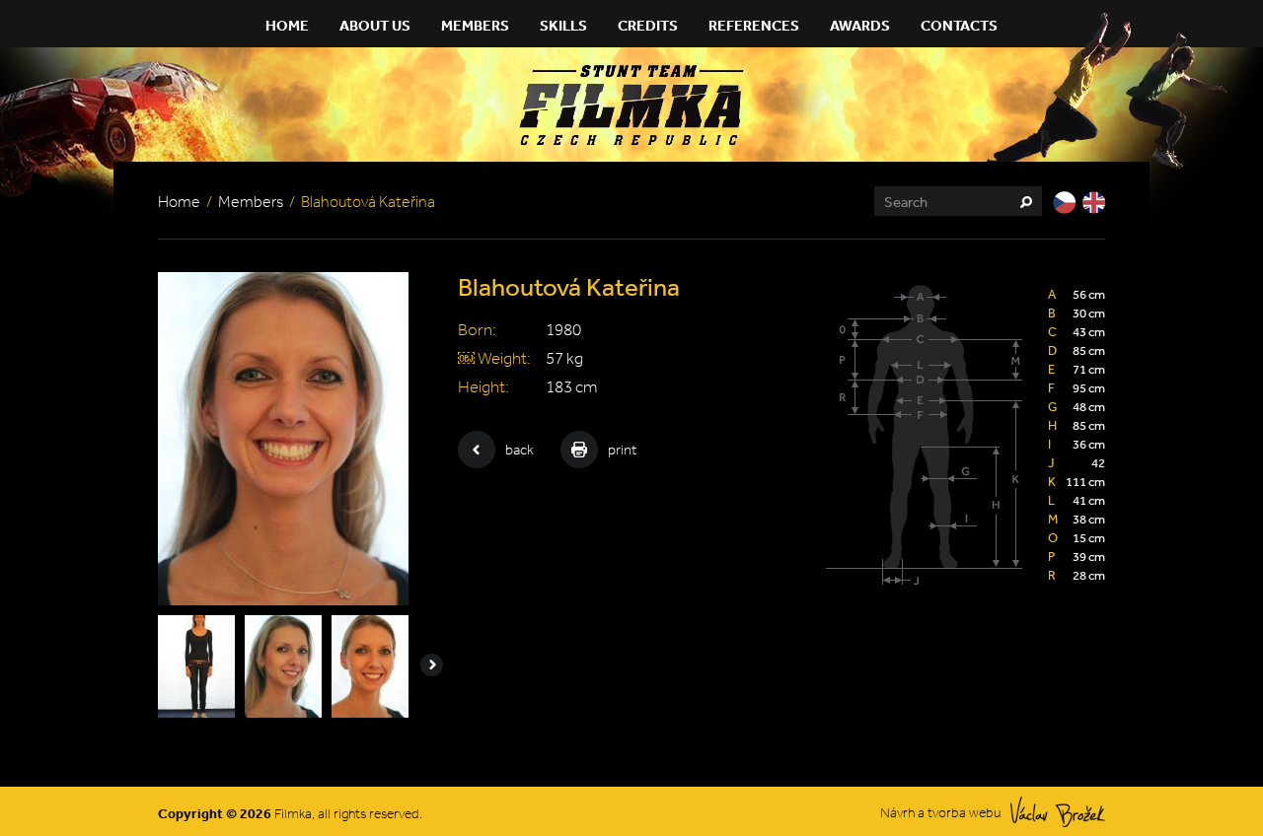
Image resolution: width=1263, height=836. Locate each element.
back (519, 449)
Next (431, 665)
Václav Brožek (1057, 812)
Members (475, 25)
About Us (374, 25)
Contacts (959, 25)
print (622, 449)
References (753, 25)
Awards (860, 25)
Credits (648, 25)
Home (287, 25)
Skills (563, 25)
